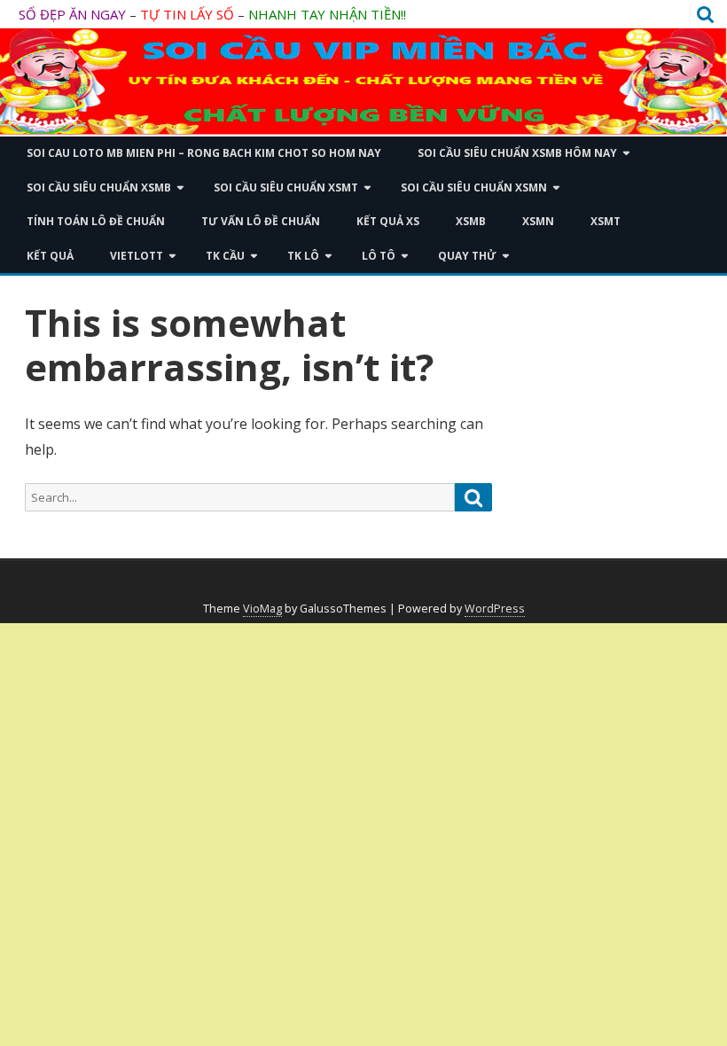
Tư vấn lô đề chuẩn (260, 221)
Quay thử (467, 255)
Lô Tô (378, 255)
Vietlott (136, 255)
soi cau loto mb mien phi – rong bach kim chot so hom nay (204, 152)
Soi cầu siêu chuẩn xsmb (99, 187)
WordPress (495, 608)
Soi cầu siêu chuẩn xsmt (286, 187)
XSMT (605, 221)
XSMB (471, 221)
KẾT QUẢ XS (387, 221)
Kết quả (50, 255)
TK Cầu (225, 255)
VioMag (262, 608)
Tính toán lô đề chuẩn (96, 221)
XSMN (538, 221)
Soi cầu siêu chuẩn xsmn (474, 187)
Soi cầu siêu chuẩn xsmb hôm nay (517, 152)
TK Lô (303, 255)
